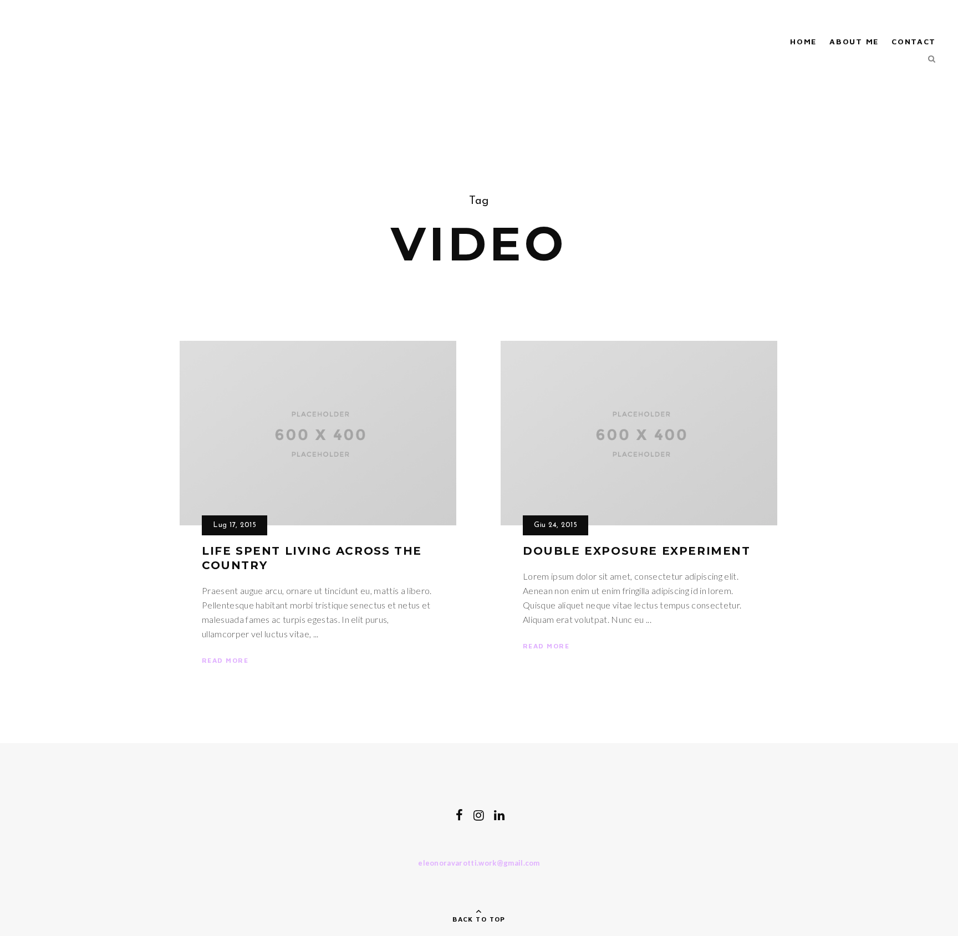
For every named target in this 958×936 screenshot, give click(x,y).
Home (803, 41)
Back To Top (479, 919)
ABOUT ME (853, 41)
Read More (225, 660)
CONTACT (913, 41)
